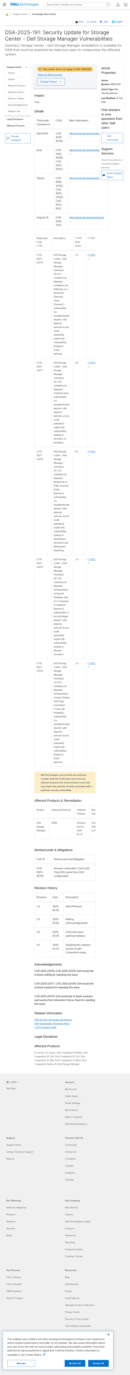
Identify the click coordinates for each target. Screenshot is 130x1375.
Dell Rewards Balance (76, 1124)
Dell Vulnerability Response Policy (52, 1023)
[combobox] (77, 4)
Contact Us (70, 1152)
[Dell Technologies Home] (24, 4)
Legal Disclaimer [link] (15, 119)
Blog (67, 1277)
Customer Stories (74, 1256)
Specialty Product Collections (79, 1305)
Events (68, 1291)
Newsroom (70, 1235)
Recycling (70, 1242)
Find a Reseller (14, 1284)
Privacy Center (72, 1312)
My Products (71, 1110)
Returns (10, 1159)
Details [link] (11, 79)
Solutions (11, 1221)
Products (10, 1214)
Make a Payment (73, 1117)
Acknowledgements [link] (18, 105)
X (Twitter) (70, 1159)
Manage (21, 1363)
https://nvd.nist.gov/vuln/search (86, 133)
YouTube (69, 1179)
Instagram (70, 1172)
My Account (71, 1089)
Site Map (10, 1088)
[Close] (108, 1334)
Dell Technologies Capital (78, 1221)
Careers (69, 1214)
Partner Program (14, 1298)
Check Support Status (114, 175)
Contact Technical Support (19, 1152)
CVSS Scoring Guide (45, 1027)
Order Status (71, 1096)
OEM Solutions (13, 1291)
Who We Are (71, 1207)
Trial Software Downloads (78, 1326)
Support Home (20, 14)
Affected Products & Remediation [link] (19, 86)
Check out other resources (50, 75)
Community (71, 1145)
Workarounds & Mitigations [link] (19, 92)
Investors (69, 1228)
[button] (118, 4)
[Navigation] (4, 4)
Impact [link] (11, 73)
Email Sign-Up (72, 1298)
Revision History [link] (16, 98)
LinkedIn (69, 1165)
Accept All (98, 1363)
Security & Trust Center (77, 1319)
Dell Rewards (71, 1284)
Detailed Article (14, 67)
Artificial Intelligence (16, 1207)
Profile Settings (72, 1103)
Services (10, 1228)
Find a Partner (13, 1277)
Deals (9, 1235)
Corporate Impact (74, 1249)
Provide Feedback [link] (16, 138)
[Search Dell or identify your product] (108, 4)
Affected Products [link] (16, 126)
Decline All (75, 1363)
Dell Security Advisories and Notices (53, 1019)
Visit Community (113, 138)
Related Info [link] (14, 111)
